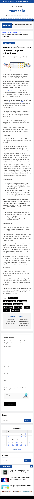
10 (25, 437)
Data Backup (7, 304)
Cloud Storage (13, 298)
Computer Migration (9, 301)
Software (11, 43)
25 (29, 442)
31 (25, 445)
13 (8, 439)
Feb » (19, 449)
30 (21, 445)
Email (6, 374)
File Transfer (18, 307)
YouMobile (17, 11)
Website (6, 381)
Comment (7, 346)
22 (17, 442)
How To (5, 43)
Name (6, 367)
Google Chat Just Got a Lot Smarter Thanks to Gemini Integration (15, 1)
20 (8, 442)
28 (13, 445)
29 (17, 445)
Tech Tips (6, 310)
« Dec (15, 449)
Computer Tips (22, 301)
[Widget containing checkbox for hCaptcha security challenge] (16, 396)
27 (8, 445)
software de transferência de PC (13, 102)
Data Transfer (8, 307)
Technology (15, 310)
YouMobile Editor (8, 57)
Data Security (18, 304)
